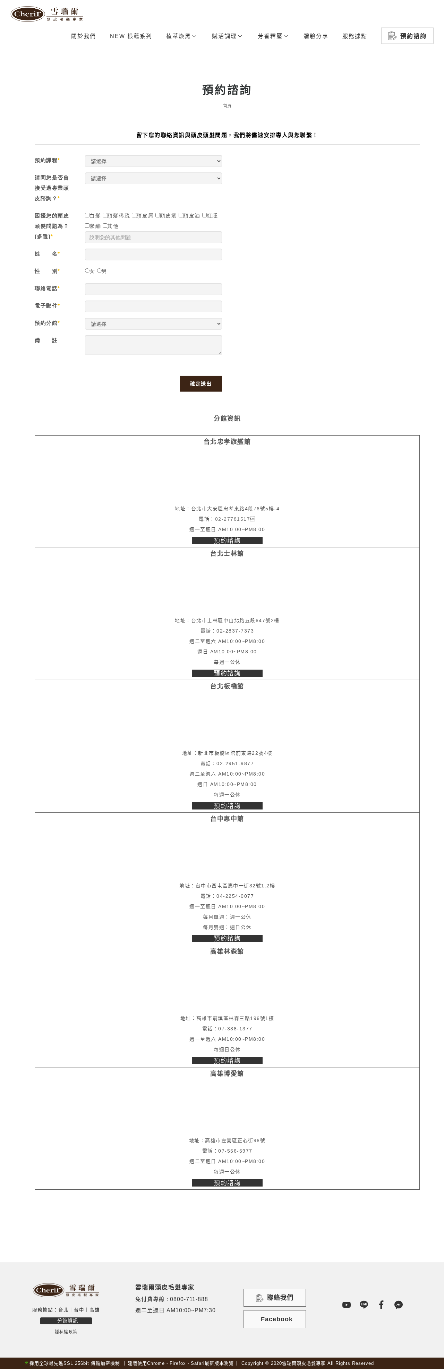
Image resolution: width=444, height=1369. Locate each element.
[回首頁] (46, 14)
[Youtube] (347, 1305)
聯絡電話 (46, 288)
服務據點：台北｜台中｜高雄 (66, 1310)
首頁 (227, 106)
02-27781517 (232, 519)
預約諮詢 (413, 36)
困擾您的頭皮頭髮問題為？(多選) (52, 226)
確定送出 (201, 383)
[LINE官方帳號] (364, 1305)
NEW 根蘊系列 (131, 36)
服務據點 (354, 36)
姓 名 (46, 254)
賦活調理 (224, 36)
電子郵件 (46, 305)
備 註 (46, 340)
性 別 (46, 271)
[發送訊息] (399, 1305)
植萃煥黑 (178, 36)
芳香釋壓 (270, 36)
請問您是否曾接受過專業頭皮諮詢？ (52, 188)
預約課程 (46, 160)
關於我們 (83, 36)
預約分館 (46, 323)
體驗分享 (316, 36)
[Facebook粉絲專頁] (381, 1305)
